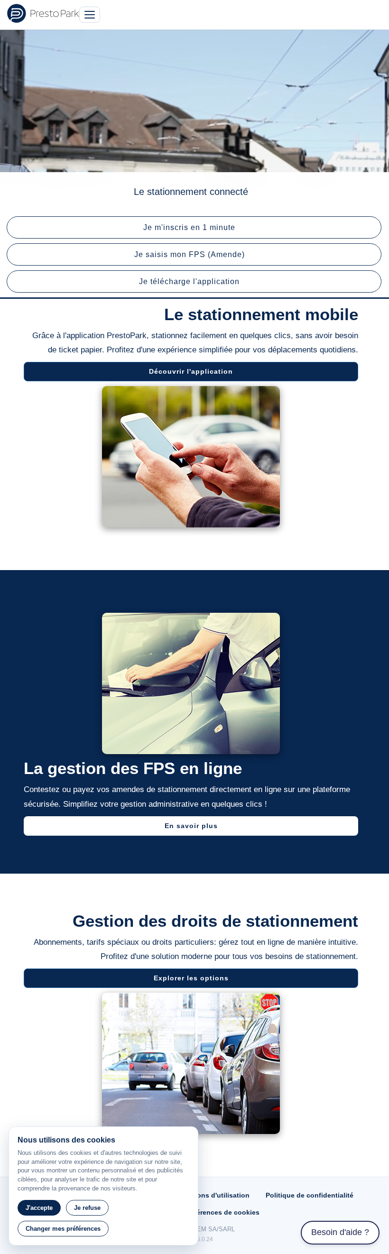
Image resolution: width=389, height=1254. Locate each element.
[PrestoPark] (43, 13)
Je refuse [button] (87, 1207)
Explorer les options (191, 978)
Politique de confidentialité (309, 1195)
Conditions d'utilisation (211, 1195)
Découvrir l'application (191, 371)
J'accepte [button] (39, 1207)
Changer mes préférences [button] (63, 1228)
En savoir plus (191, 826)
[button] (194, 227)
